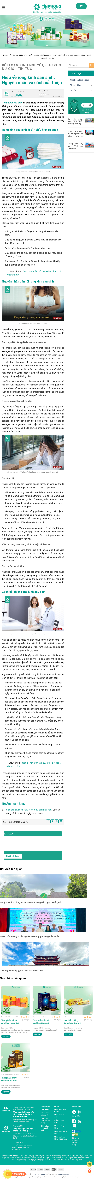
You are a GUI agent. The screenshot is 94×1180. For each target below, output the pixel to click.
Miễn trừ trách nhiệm (59, 1121)
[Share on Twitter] (15, 95)
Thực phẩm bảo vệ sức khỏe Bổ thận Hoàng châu (9, 1079)
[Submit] (91, 65)
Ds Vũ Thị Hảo (17, 92)
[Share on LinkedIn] (21, 95)
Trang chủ (7, 55)
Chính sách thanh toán (60, 1132)
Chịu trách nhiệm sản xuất (45, 1128)
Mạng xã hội (76, 1116)
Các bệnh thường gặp (79, 80)
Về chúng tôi (45, 1106)
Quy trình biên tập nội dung (45, 1120)
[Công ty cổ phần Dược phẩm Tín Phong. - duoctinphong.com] (47, 8)
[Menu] (3, 7)
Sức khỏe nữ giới (32, 55)
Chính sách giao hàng (60, 1127)
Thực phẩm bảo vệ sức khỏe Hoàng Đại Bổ (10, 1021)
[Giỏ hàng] (81, 6)
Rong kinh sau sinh (12, 102)
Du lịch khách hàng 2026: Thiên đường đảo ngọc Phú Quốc (75, 121)
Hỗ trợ (56, 1106)
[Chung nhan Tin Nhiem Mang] (76, 1141)
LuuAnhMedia (63, 1174)
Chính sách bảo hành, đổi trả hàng (60, 1138)
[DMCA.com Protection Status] (75, 1134)
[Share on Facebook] (12, 95)
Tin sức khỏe (18, 55)
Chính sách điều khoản (60, 1110)
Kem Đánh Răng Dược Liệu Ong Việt (72, 1021)
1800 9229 (19, 1142)
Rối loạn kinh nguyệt (49, 55)
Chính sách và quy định (45, 1114)
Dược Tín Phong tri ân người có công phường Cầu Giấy (75, 133)
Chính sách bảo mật (59, 1116)
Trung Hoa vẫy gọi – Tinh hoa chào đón (75, 146)
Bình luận (8, 834)
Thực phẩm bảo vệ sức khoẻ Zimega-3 (41, 1021)
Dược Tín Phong (38, 1174)
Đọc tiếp (6, 1036)
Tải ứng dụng (76, 1106)
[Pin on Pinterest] (18, 95)
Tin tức (73, 90)
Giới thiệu (45, 1109)
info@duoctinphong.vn (23, 1145)
